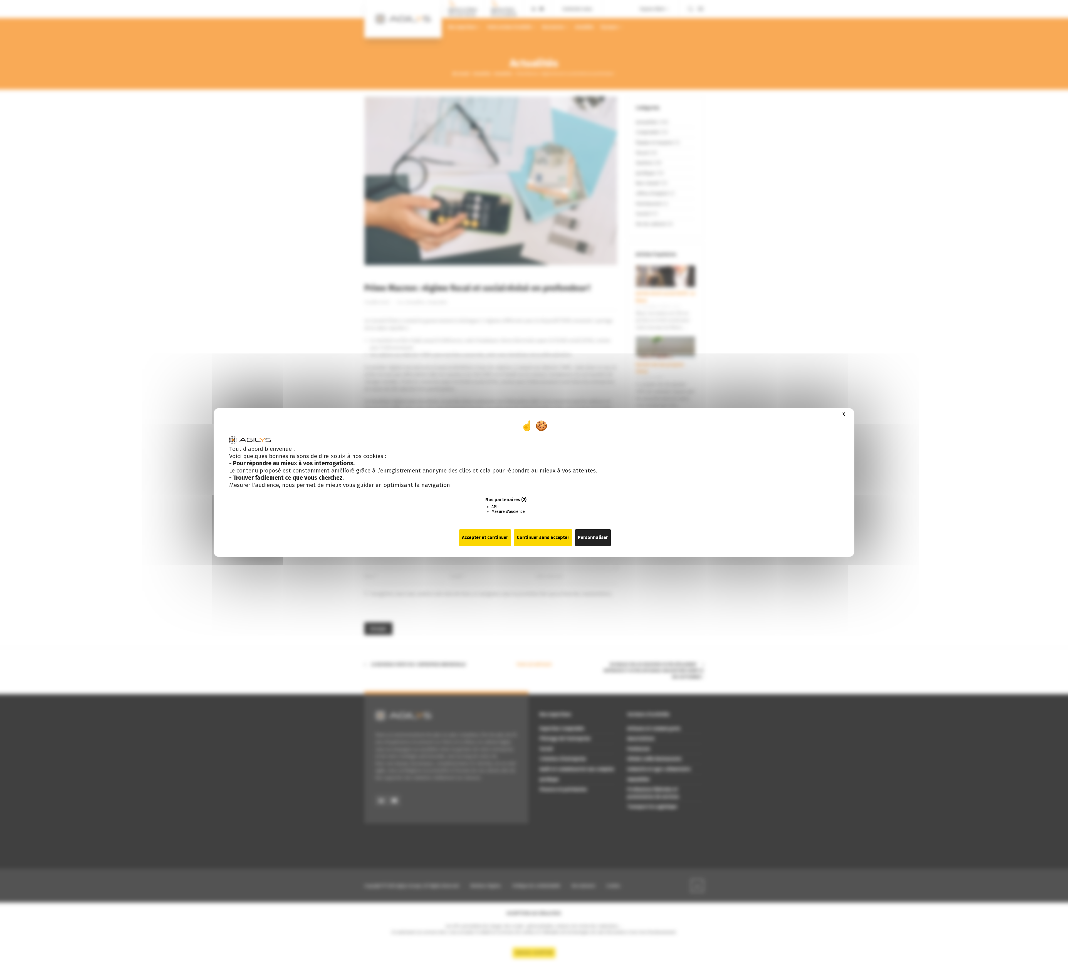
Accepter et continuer (485, 537)
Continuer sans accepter (543, 537)
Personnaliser (593, 537)
